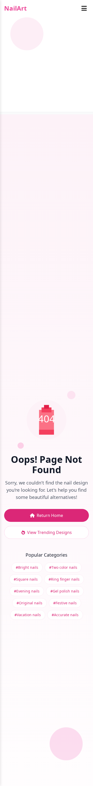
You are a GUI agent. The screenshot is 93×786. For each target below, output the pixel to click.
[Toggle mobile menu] (84, 8)
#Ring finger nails (64, 579)
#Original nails (29, 602)
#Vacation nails (27, 614)
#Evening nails (27, 591)
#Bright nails (27, 567)
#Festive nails (65, 602)
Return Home (50, 515)
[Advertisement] (46, 65)
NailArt (15, 8)
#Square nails (26, 579)
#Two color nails (63, 567)
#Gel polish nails (64, 591)
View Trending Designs (49, 532)
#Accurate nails (65, 614)
